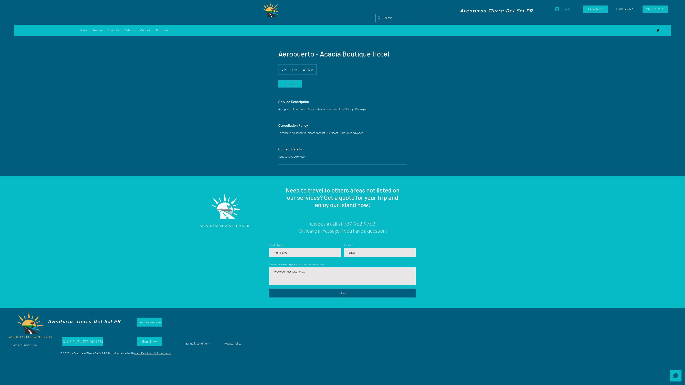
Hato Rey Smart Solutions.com (152, 353)
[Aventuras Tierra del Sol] (658, 31)
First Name (276, 245)
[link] (290, 84)
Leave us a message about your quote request (297, 264)
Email (347, 245)
